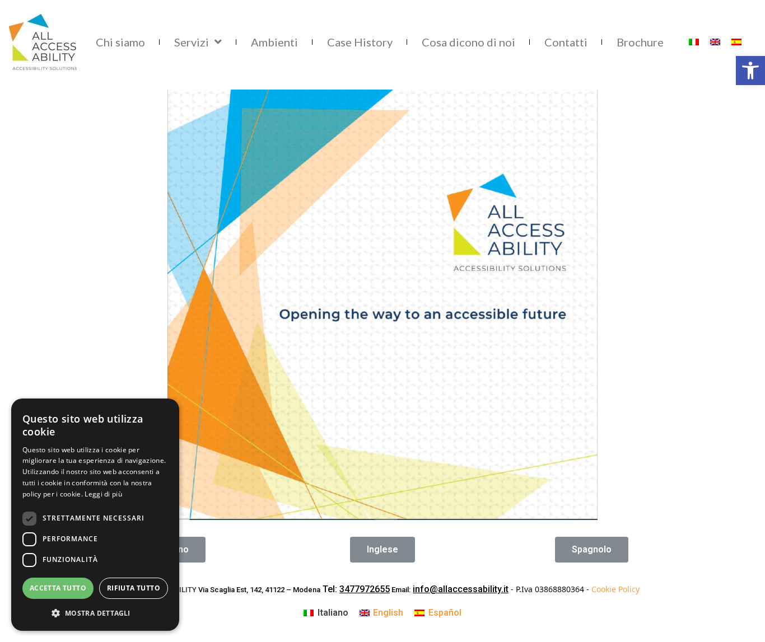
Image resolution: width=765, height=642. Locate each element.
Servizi (191, 42)
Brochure (640, 42)
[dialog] (95, 515)
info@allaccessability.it (461, 589)
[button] (382, 550)
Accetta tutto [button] (58, 588)
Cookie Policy (615, 589)
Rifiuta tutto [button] (133, 588)
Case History (360, 42)
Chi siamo (120, 42)
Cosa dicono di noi (468, 42)
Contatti (565, 42)
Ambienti (274, 42)
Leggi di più (103, 494)
